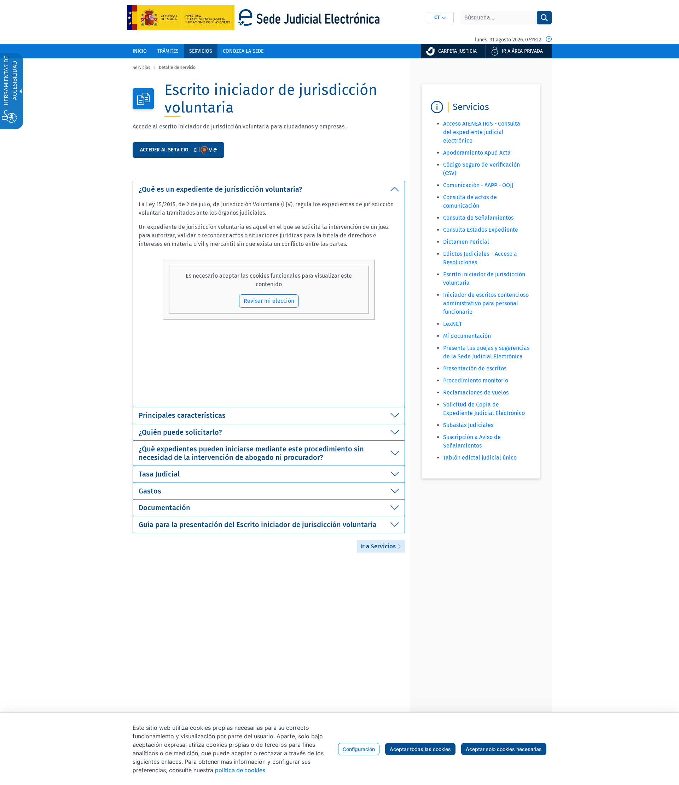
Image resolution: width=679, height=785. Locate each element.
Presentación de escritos (474, 368)
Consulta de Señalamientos (478, 217)
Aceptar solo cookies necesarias (504, 749)
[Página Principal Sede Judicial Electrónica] (308, 17)
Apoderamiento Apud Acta (477, 152)
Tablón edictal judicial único (480, 457)
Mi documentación (467, 336)
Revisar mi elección (269, 301)
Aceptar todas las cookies (420, 749)
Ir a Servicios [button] (378, 546)
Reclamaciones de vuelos (476, 392)
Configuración (359, 749)
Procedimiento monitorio (475, 380)
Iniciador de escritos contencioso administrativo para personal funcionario (486, 303)
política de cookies (240, 770)
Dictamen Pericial (466, 241)
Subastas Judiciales (468, 425)
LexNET (452, 324)
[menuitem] (139, 51)
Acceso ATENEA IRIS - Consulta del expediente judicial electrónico (481, 132)
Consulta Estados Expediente (480, 229)
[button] (440, 17)
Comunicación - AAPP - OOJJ (478, 185)
